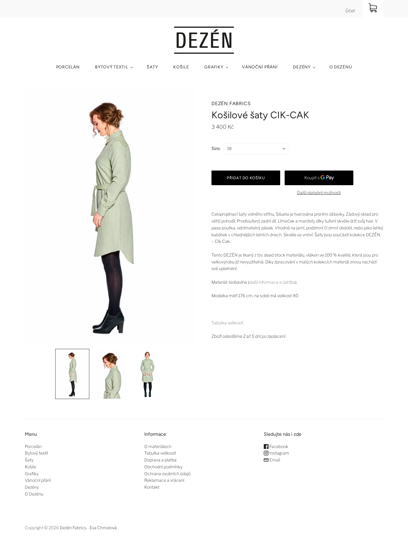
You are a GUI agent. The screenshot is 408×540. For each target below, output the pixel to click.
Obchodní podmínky (163, 466)
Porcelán (68, 67)
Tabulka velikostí (227, 322)
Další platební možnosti (319, 192)
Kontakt (151, 487)
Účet (350, 10)
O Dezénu (340, 67)
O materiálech (157, 446)
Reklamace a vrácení (164, 480)
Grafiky (213, 67)
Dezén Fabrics (231, 103)
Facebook (278, 446)
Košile (181, 67)
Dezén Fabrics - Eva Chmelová (88, 527)
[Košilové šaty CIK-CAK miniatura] (72, 374)
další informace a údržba (272, 282)
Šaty (152, 67)
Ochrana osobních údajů (167, 473)
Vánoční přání (259, 67)
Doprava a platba (160, 459)
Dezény (301, 67)
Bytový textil (111, 67)
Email (274, 459)
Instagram (279, 452)
